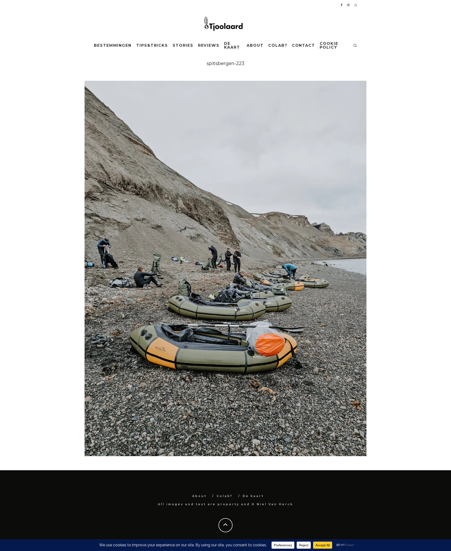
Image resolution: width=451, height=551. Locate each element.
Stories (183, 45)
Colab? (277, 45)
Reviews (208, 45)
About (255, 45)
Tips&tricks (152, 45)
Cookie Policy (329, 45)
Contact (303, 45)
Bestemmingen (113, 45)
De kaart (232, 45)
